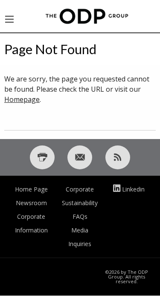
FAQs (80, 216)
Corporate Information (31, 223)
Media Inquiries (79, 237)
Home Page (31, 189)
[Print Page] (42, 157)
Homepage (22, 99)
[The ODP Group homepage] (87, 15)
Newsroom (31, 203)
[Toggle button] (9, 16)
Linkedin (133, 189)
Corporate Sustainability (80, 196)
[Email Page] (79, 157)
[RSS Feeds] (117, 157)
